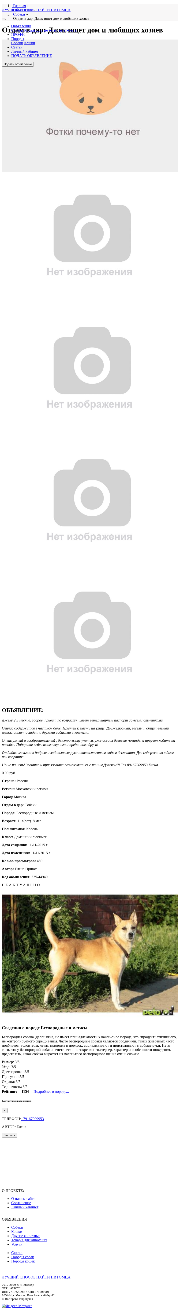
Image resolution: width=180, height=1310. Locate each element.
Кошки (29, 30)
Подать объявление (18, 64)
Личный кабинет (24, 51)
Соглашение (21, 1203)
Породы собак (22, 1257)
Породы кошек (23, 1261)
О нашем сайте (23, 1199)
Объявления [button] (21, 26)
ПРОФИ (18, 34)
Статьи (16, 47)
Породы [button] (17, 39)
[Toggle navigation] (4, 19)
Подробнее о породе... (51, 1092)
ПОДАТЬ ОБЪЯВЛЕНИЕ (31, 56)
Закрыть (9, 1135)
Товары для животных (29, 1240)
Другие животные (50, 30)
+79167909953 (32, 1119)
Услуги (71, 30)
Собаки (17, 30)
